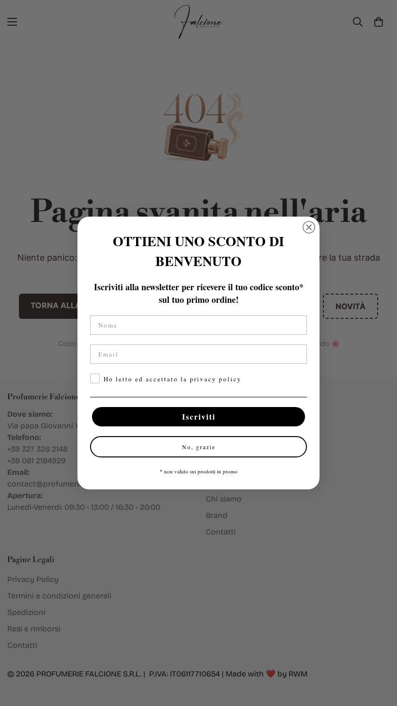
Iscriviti (198, 416)
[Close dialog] (309, 227)
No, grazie (198, 447)
